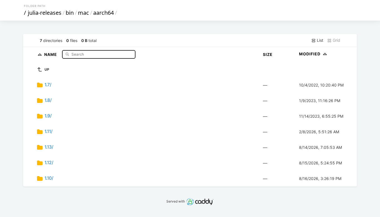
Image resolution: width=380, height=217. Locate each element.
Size (268, 54)
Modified (310, 53)
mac (83, 12)
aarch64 (103, 12)
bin (70, 12)
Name (51, 54)
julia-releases (44, 12)
